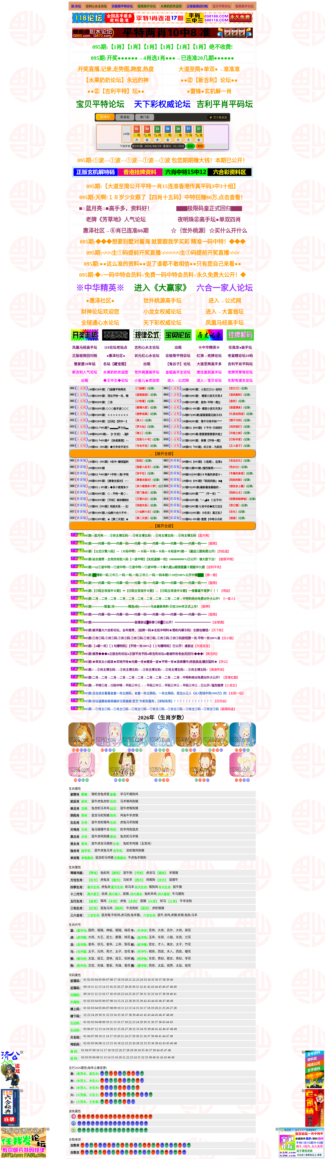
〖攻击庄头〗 (239, 460)
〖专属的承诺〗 (240, 473)
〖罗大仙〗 (144, 426)
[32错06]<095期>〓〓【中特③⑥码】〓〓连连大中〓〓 (214, 519)
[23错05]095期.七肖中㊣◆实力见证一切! (205, 506)
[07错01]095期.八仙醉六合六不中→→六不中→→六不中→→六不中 (127, 512)
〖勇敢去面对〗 (147, 479)
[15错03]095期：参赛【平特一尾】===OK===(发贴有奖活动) (217, 440)
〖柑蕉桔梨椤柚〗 (242, 499)
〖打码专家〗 (239, 439)
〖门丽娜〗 (144, 388)
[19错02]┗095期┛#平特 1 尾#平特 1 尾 (111, 474)
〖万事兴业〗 (145, 499)
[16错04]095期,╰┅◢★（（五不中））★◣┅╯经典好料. (214, 500)
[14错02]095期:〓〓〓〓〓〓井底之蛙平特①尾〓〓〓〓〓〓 (217, 434)
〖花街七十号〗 (147, 439)
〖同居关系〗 (145, 505)
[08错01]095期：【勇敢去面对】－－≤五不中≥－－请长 (119, 481)
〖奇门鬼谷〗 (145, 492)
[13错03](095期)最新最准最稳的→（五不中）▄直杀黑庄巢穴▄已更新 (222, 487)
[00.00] (162, 18)
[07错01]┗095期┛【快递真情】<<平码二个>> (115, 440)
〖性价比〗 (238, 467)
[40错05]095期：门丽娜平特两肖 (107, 389)
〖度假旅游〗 (145, 394)
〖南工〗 (143, 433)
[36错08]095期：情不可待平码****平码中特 (207, 421)
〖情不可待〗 (239, 420)
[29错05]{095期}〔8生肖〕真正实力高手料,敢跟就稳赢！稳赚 (217, 512)
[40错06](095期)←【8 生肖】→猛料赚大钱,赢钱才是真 (120, 434)
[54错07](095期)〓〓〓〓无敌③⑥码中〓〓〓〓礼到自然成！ (217, 415)
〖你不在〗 (144, 473)
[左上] (10, 1087)
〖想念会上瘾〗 (240, 486)
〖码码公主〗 (239, 492)
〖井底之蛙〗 (239, 433)
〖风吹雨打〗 (239, 426)
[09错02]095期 (96, 468)
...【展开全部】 (162, 454)
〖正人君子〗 (239, 445)
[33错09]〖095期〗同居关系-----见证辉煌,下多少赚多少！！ (123, 506)
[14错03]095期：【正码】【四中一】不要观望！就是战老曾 (121, 421)
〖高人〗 (143, 420)
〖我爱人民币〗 (147, 467)
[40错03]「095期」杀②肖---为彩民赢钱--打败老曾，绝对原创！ (219, 447)
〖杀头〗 (236, 511)
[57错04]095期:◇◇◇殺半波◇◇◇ (108, 408)
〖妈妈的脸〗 (239, 479)
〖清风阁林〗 (239, 394)
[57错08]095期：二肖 (100, 402)
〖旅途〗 (236, 518)
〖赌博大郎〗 (145, 407)
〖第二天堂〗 (145, 518)
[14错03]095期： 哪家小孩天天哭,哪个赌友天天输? (211, 395)
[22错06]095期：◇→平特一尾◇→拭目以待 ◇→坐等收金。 (123, 493)
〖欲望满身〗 (239, 407)
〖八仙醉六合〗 (147, 511)
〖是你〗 (236, 401)
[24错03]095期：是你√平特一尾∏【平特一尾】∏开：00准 (215, 402)
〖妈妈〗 (143, 460)
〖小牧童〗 (144, 401)
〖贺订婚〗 (238, 505)
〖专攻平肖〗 (145, 445)
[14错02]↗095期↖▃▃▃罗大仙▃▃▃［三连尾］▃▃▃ (121, 427)
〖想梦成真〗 (145, 413)
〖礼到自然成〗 (240, 413)
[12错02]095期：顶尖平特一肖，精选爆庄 (112, 395)
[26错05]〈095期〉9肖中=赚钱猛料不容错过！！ (116, 461)
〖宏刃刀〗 (238, 388)
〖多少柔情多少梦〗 (149, 486)
